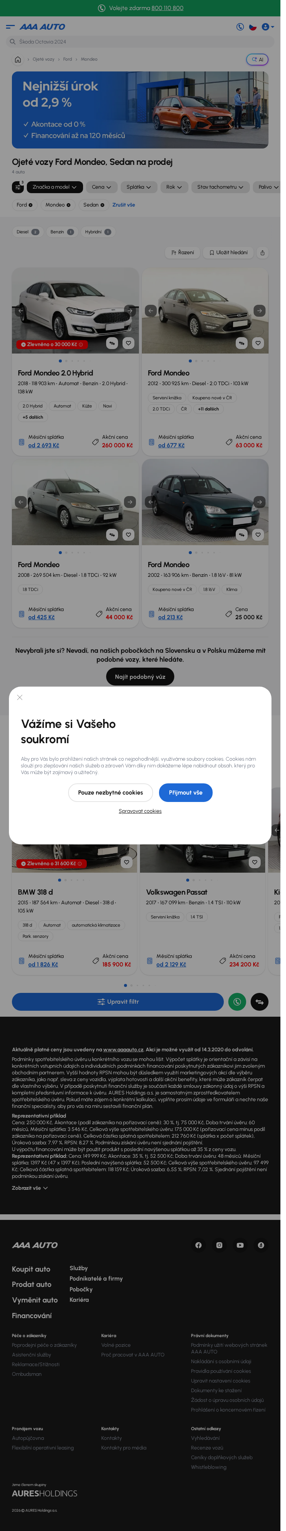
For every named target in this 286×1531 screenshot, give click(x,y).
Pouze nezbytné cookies (110, 792)
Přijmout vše (186, 792)
